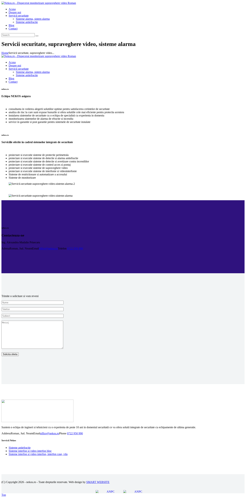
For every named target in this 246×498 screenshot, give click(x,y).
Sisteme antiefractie (20, 447)
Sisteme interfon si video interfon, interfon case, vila (38, 454)
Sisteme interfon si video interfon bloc (30, 450)
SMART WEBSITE (97, 482)
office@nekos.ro (48, 248)
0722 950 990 (75, 248)
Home (4, 52)
